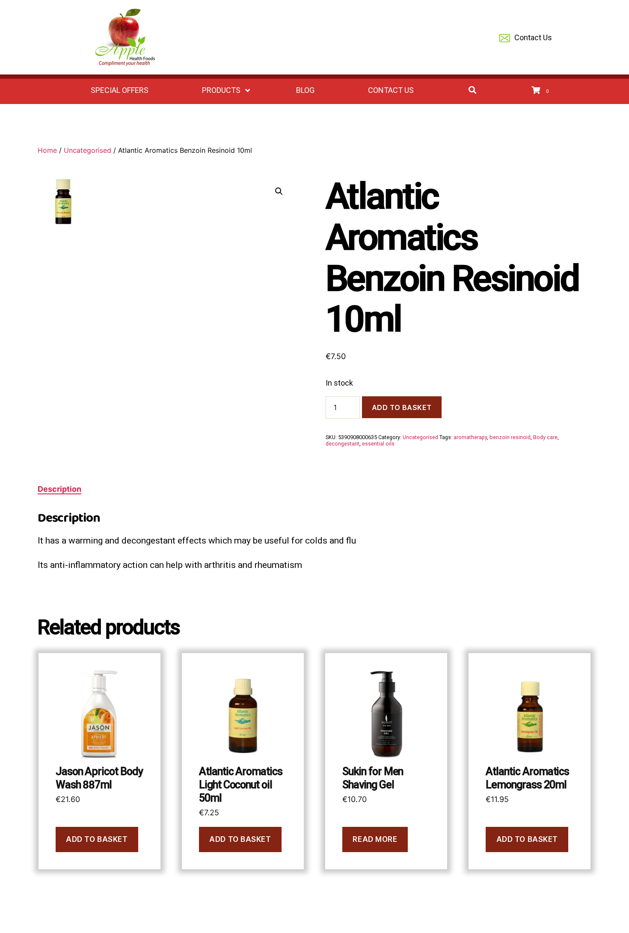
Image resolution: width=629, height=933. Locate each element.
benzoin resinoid (510, 437)
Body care (545, 437)
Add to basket (402, 407)
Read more (375, 839)
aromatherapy (470, 437)
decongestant (342, 443)
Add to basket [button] (97, 839)
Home (47, 150)
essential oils (378, 443)
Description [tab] (59, 488)
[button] (279, 191)
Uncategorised (87, 150)
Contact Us (533, 37)
